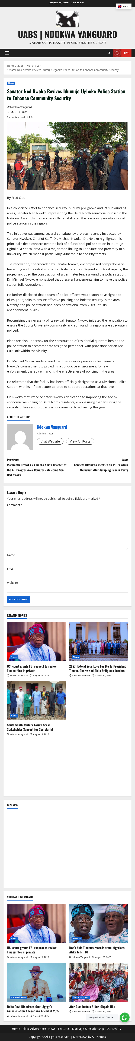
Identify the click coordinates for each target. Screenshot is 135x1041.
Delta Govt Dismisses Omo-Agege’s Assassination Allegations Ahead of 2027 (33, 1008)
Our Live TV (114, 1029)
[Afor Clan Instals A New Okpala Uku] (98, 982)
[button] (7, 53)
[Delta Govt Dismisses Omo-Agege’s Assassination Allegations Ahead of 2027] (36, 982)
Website (12, 583)
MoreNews (80, 1037)
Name (11, 555)
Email (10, 569)
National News (18, 997)
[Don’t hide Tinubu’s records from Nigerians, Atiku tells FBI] (98, 923)
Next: (101, 464)
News (11, 83)
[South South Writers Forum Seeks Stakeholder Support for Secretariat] (36, 700)
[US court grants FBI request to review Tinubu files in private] (36, 641)
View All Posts (80, 441)
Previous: (36, 467)
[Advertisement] (67, 768)
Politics (77, 938)
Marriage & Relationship (88, 1029)
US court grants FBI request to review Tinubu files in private (32, 668)
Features (64, 1029)
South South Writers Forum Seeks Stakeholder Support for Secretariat (30, 727)
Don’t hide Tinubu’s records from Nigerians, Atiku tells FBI (97, 949)
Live (126, 53)
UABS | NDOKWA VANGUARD (67, 33)
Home (16, 1029)
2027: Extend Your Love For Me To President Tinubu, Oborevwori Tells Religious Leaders (97, 668)
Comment (14, 505)
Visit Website (50, 441)
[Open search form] (109, 53)
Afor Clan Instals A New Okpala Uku (92, 1006)
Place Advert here (34, 1029)
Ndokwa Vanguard (21, 107)
